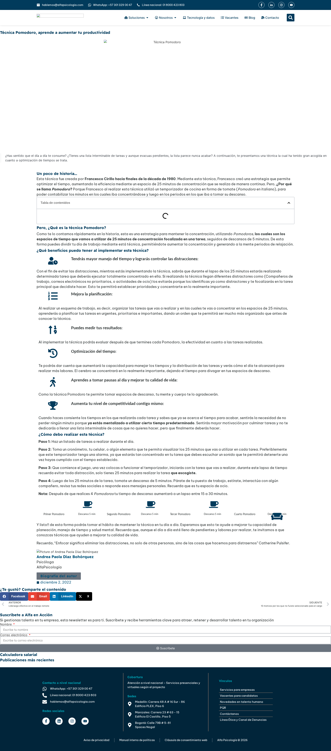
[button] (290, 17)
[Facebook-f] (46, 721)
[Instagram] (72, 721)
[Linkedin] (59, 721)
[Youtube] (85, 721)
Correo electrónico (14, 634)
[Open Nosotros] (175, 17)
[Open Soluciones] (147, 17)
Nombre (6, 624)
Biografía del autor (58, 576)
